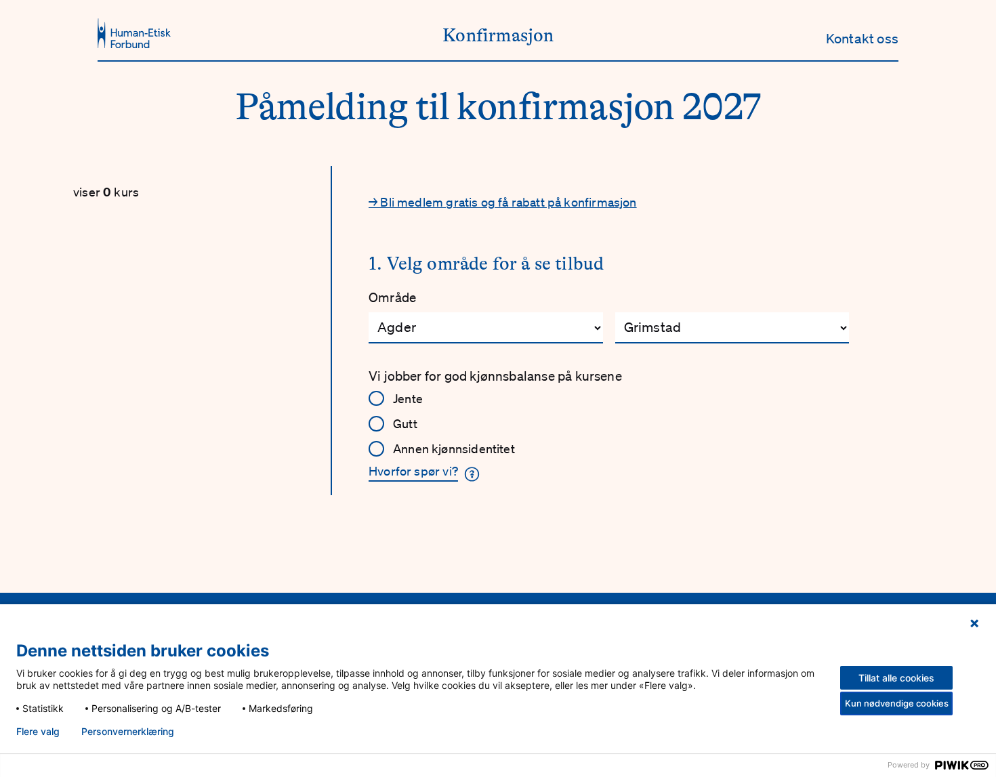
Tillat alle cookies (896, 678)
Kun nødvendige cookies (897, 703)
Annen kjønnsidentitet (454, 448)
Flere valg (38, 731)
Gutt (405, 423)
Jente (408, 398)
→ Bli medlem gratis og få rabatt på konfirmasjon (503, 201)
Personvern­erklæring (127, 731)
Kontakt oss (862, 38)
